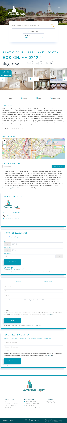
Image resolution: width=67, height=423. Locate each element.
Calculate (12, 262)
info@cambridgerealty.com (34, 407)
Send (12, 320)
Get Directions (58, 166)
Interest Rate (7, 253)
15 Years (19, 237)
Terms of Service (35, 325)
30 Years (13, 237)
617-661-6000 (30, 405)
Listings (9, 188)
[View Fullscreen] (4, 146)
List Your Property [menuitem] (10, 405)
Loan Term (6, 237)
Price (5, 241)
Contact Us (6, 221)
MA (13, 188)
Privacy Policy (49, 314)
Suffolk (17, 188)
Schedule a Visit (48, 281)
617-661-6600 (9, 216)
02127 (27, 188)
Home (4, 188)
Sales (26, 37)
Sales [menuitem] (6, 402)
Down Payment (7, 247)
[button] (52, 25)
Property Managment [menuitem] (11, 403)
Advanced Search (35, 31)
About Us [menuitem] (8, 407)
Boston (22, 188)
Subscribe (12, 361)
